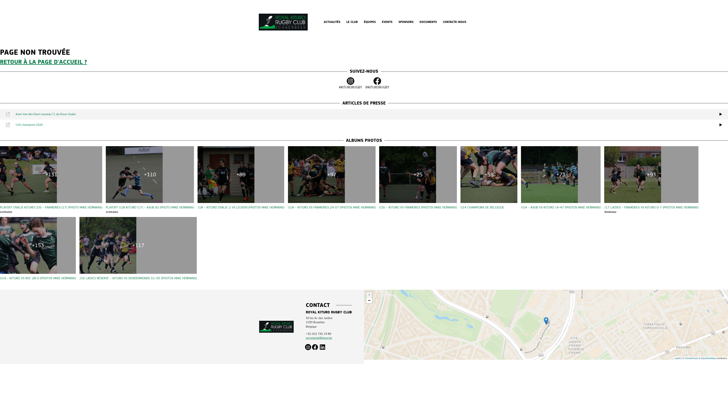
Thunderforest (691, 358)
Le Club (352, 22)
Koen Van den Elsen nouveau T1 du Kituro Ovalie (46, 114)
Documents (428, 22)
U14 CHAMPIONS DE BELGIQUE (482, 207)
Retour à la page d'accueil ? (43, 62)
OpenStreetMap (708, 358)
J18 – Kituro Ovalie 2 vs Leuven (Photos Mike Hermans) (241, 207)
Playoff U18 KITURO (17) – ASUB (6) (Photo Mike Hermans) (150, 207)
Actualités (332, 22)
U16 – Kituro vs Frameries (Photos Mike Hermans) (418, 207)
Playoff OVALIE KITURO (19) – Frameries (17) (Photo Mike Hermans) (51, 207)
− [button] (369, 300)
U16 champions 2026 (29, 124)
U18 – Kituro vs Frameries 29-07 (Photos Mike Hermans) (332, 207)
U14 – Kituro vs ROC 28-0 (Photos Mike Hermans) (38, 278)
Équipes (370, 22)
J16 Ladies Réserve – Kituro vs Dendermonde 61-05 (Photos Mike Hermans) (138, 278)
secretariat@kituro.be (319, 338)
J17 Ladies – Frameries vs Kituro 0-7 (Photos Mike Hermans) (651, 207)
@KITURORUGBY (377, 87)
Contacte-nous (454, 22)
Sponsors (406, 22)
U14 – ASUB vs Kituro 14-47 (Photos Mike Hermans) (561, 207)
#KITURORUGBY (350, 87)
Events (387, 22)
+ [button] (369, 294)
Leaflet (678, 358)
